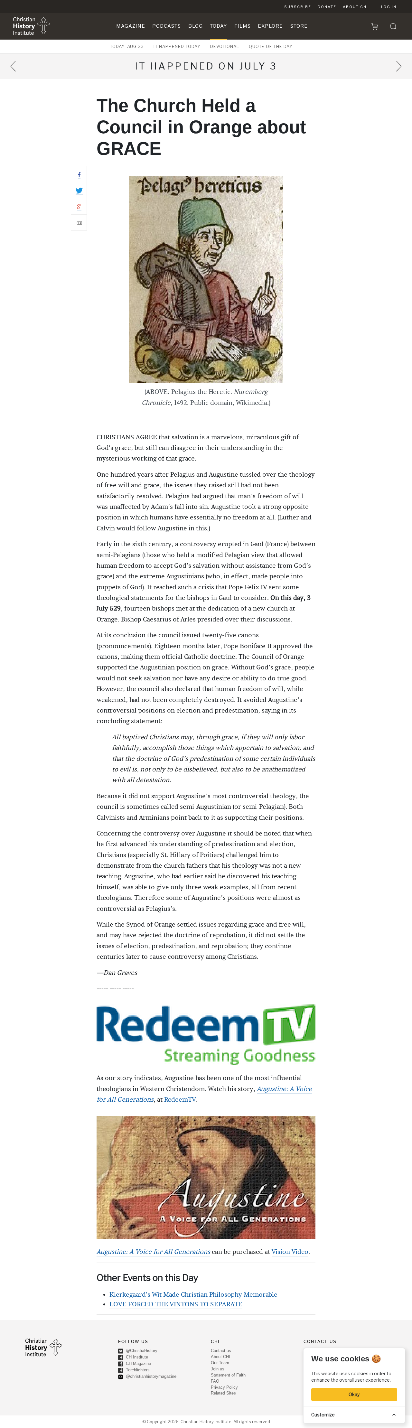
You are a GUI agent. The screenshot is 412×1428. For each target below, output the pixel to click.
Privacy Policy (224, 1387)
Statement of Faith (228, 1375)
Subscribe (297, 7)
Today (218, 26)
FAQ (215, 1381)
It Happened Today (177, 46)
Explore (270, 26)
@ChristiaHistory (141, 1350)
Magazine (130, 26)
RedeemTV (180, 1100)
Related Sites (223, 1393)
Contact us (221, 1350)
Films (242, 26)
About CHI (355, 7)
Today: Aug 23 (127, 46)
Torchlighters (137, 1369)
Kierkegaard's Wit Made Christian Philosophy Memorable (193, 1295)
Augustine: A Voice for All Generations (153, 1252)
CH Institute (136, 1357)
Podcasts (166, 26)
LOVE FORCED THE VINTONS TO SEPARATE (175, 1304)
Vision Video (290, 1252)
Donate (327, 7)
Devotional (224, 46)
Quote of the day (271, 46)
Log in (389, 7)
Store (299, 26)
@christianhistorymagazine (150, 1376)
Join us (217, 1369)
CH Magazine (138, 1363)
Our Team (220, 1362)
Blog (195, 26)
